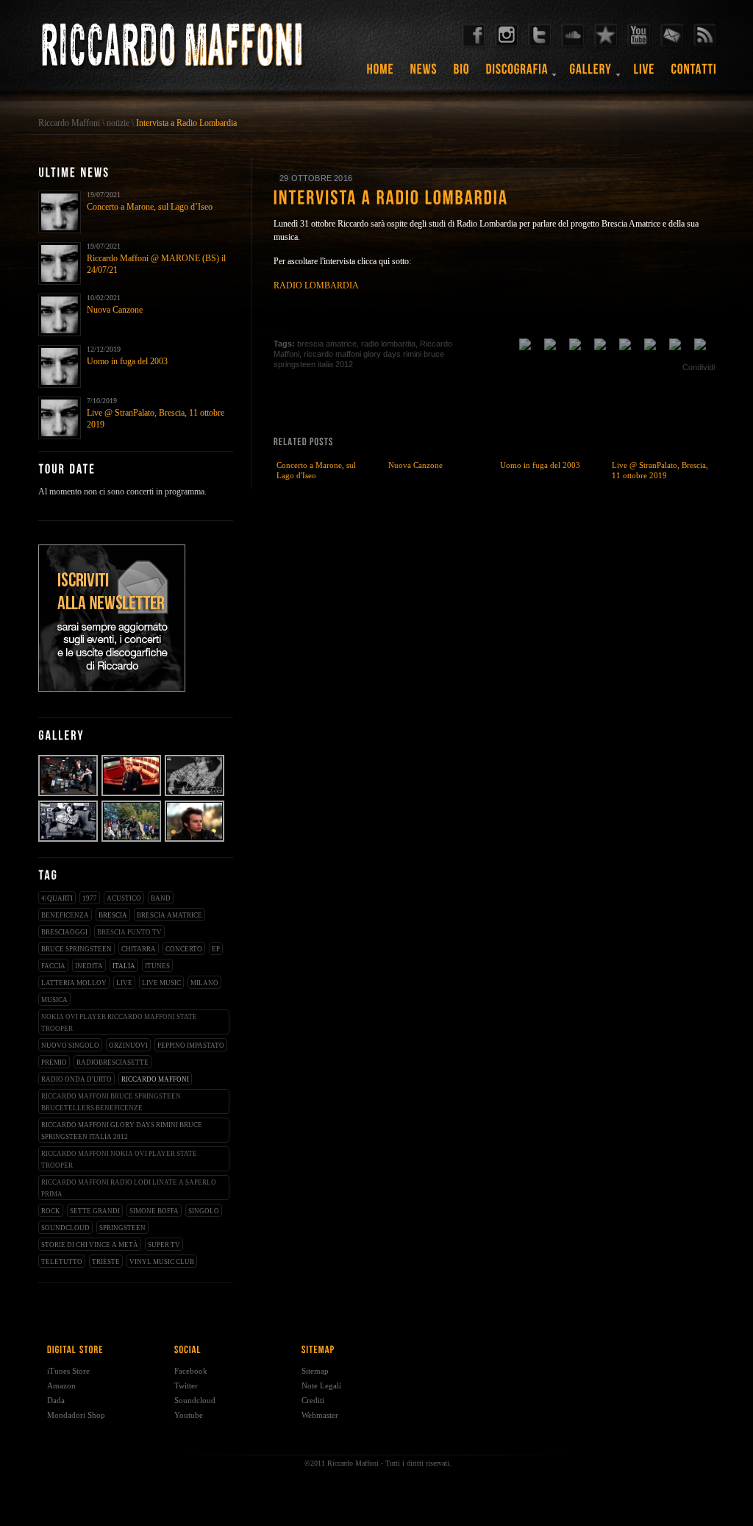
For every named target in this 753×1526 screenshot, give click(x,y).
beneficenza (65, 915)
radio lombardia (388, 343)
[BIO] (462, 74)
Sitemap (315, 1370)
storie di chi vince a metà (89, 1245)
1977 (89, 898)
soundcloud (65, 1228)
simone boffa (154, 1211)
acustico (124, 898)
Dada (56, 1400)
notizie (118, 123)
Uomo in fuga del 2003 (127, 361)
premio (54, 1062)
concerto (183, 949)
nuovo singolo (70, 1045)
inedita (89, 966)
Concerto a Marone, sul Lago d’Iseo (150, 207)
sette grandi (95, 1211)
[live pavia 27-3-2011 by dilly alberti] (195, 794)
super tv (164, 1245)
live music (161, 983)
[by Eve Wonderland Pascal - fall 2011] (68, 794)
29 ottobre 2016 (315, 178)
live (124, 983)
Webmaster (319, 1414)
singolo (203, 1211)
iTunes (157, 966)
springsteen (122, 1228)
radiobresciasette (112, 1062)
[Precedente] (692, 327)
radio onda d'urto (76, 1079)
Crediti (312, 1400)
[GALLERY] (591, 74)
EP (216, 949)
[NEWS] (424, 74)
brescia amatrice (169, 915)
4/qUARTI (57, 898)
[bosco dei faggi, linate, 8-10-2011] (132, 840)
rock (50, 1211)
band (161, 898)
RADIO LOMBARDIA (316, 285)
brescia (113, 915)
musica (54, 1000)
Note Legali (321, 1385)
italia (124, 966)
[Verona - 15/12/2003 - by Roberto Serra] (132, 794)
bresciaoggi (64, 932)
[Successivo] (707, 327)
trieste (106, 1262)
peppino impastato (190, 1045)
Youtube (188, 1414)
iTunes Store (68, 1370)
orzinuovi (128, 1045)
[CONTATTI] (694, 74)
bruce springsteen (76, 949)
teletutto (61, 1262)
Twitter (186, 1385)
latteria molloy (74, 983)
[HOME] (380, 74)
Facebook (190, 1370)
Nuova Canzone (115, 310)
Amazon (61, 1385)
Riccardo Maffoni (69, 123)
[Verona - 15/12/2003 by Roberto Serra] (195, 840)
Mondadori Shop (76, 1414)
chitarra (138, 949)
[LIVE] (644, 74)
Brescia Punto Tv (129, 932)
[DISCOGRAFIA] (517, 74)
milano (204, 983)
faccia (53, 966)
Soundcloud (194, 1400)
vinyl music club (161, 1262)
